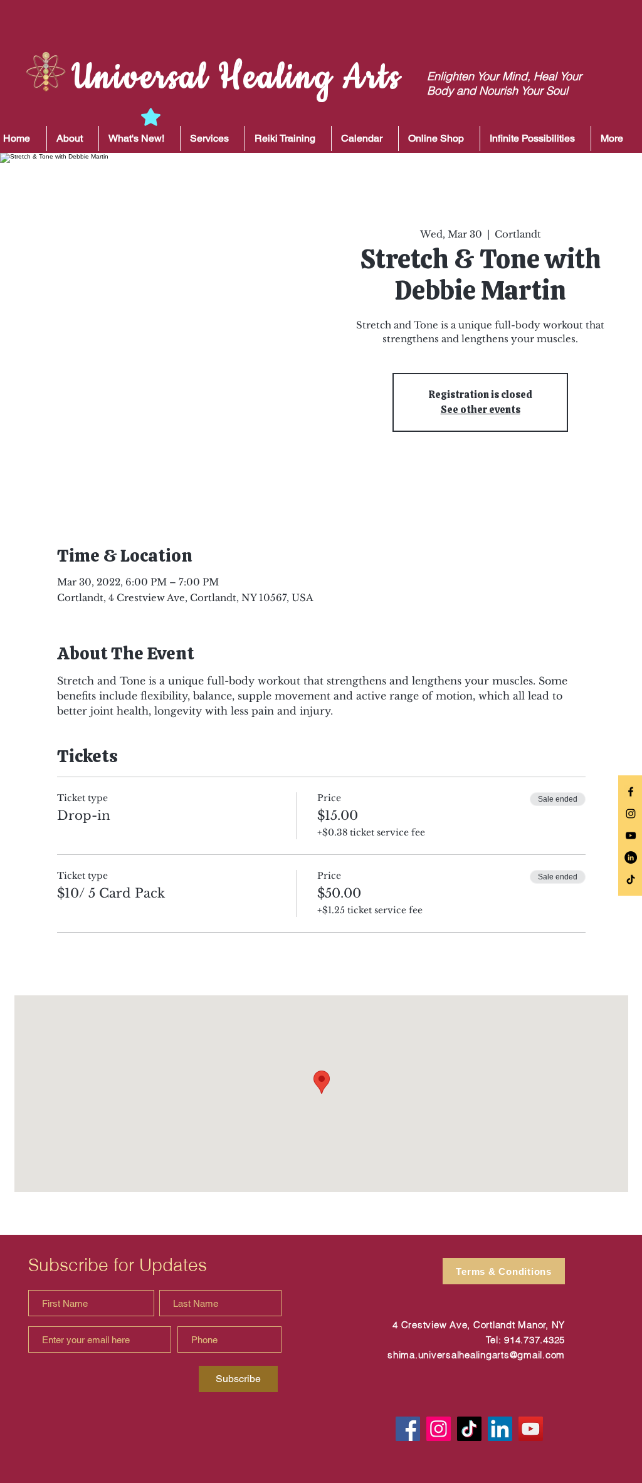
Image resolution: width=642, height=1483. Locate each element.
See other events (480, 409)
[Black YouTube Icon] (630, 835)
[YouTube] (530, 1429)
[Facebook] (408, 1429)
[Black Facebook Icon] (630, 791)
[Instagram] (438, 1429)
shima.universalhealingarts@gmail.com (476, 1355)
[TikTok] (630, 879)
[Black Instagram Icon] (630, 813)
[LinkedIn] (630, 857)
